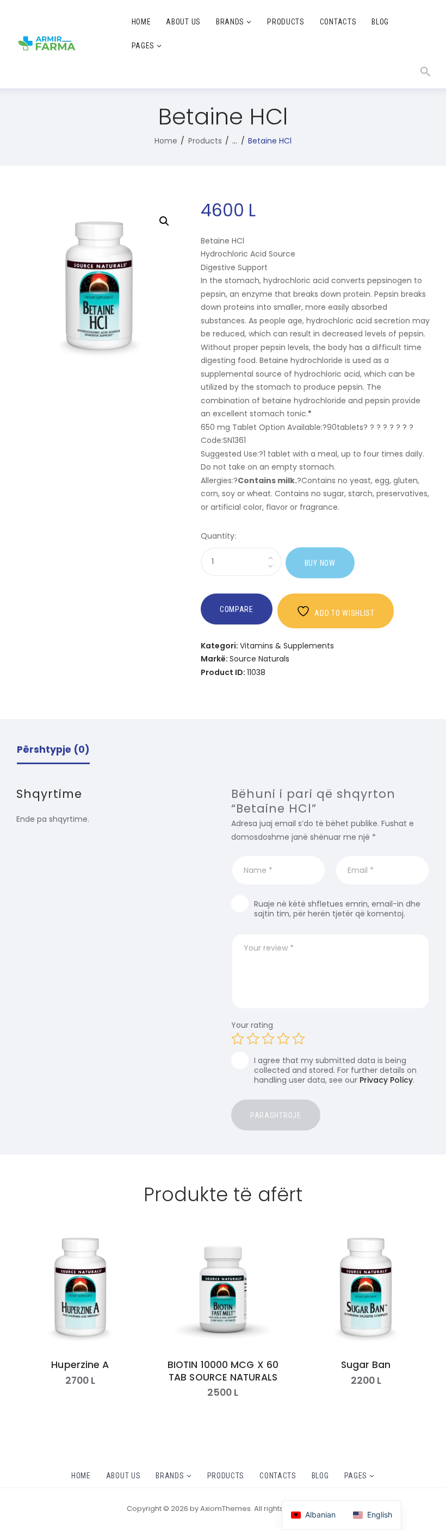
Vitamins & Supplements (287, 645)
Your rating (252, 1025)
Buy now (320, 563)
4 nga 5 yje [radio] (283, 1038)
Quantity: (218, 535)
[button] (164, 221)
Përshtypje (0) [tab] (53, 749)
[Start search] (425, 72)
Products (205, 140)
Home (165, 140)
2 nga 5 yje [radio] (252, 1038)
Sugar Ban (366, 1365)
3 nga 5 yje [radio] (268, 1038)
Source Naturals (259, 658)
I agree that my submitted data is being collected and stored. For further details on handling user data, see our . (335, 1070)
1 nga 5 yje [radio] (237, 1038)
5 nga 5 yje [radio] (298, 1038)
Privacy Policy (386, 1080)
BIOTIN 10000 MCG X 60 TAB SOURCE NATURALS (223, 1371)
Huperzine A (80, 1365)
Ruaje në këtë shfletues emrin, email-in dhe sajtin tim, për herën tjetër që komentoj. (337, 908)
